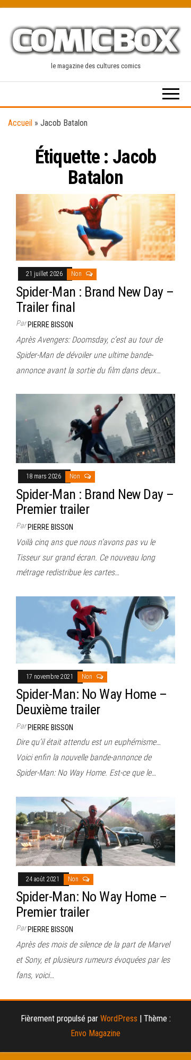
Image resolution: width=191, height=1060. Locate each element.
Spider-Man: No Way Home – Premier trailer (91, 904)
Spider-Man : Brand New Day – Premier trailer (94, 502)
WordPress (118, 1018)
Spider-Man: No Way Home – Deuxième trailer (91, 701)
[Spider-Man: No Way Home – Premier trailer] (95, 830)
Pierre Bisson (50, 324)
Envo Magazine (95, 1033)
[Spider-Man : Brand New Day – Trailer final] (95, 227)
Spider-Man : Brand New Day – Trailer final (94, 299)
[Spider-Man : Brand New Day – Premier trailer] (95, 428)
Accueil (20, 123)
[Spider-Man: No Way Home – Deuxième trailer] (95, 629)
